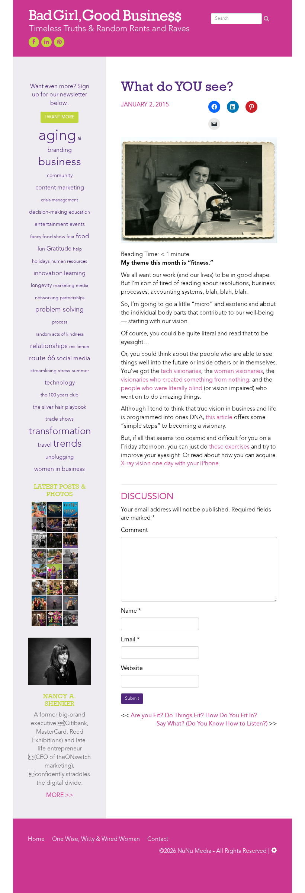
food (82, 236)
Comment (134, 530)
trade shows (59, 419)
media (82, 286)
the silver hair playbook (59, 407)
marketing (63, 285)
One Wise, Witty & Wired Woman (96, 839)
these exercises (229, 447)
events (77, 224)
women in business (59, 469)
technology (60, 383)
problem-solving (59, 310)
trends (67, 444)
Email (130, 640)
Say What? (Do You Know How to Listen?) (212, 724)
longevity (41, 285)
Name (131, 611)
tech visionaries (181, 371)
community (60, 176)
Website (132, 669)
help (77, 249)
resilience (79, 346)
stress (64, 371)
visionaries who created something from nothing (185, 380)
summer (80, 371)
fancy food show (47, 237)
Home (36, 839)
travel (45, 445)
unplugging (59, 457)
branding (60, 150)
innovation (47, 273)
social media (73, 359)
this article (219, 418)
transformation (60, 431)
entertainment (51, 224)
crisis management (59, 200)
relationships (49, 346)
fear (70, 237)
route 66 (42, 358)
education (79, 212)
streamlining (43, 371)
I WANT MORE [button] (59, 117)
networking (46, 298)
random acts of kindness (60, 334)
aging (57, 136)
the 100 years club (59, 395)
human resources (69, 261)
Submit (132, 698)
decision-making (48, 212)
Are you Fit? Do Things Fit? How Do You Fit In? (194, 716)
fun (41, 249)
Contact (157, 839)
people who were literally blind (161, 389)
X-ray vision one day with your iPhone (170, 464)
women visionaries (238, 371)
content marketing (59, 188)
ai (79, 138)
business (59, 162)
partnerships (72, 298)
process (59, 322)
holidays (41, 261)
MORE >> (59, 795)
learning (75, 274)
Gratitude (58, 249)
